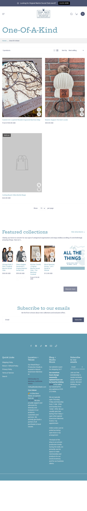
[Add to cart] (52, 259)
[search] (71, 14)
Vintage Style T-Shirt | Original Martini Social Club (7, 267)
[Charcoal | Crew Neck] (17, 280)
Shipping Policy (7, 362)
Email (7, 320)
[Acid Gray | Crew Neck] (17, 277)
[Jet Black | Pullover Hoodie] (25, 277)
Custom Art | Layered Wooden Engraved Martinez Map (21, 120)
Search (4, 376)
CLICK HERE (64, 3)
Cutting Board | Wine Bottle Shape (14, 195)
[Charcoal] (3, 277)
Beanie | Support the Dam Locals (56, 120)
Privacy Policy (7, 369)
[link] (84, 232)
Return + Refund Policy (10, 366)
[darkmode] (83, 14)
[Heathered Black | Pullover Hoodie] (22, 277)
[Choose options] (39, 114)
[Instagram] (36, 345)
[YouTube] (46, 345)
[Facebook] (31, 345)
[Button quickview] (39, 110)
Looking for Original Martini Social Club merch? (38, 3)
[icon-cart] (76, 14)
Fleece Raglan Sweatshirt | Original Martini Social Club (21, 267)
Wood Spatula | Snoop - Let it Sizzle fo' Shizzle (49, 267)
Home (4, 41)
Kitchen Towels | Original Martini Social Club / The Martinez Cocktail (35, 269)
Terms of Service (8, 373)
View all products (77, 232)
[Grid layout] (57, 50)
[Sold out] (39, 189)
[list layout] (54, 50)
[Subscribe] (82, 367)
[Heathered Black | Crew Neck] (20, 277)
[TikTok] (41, 345)
